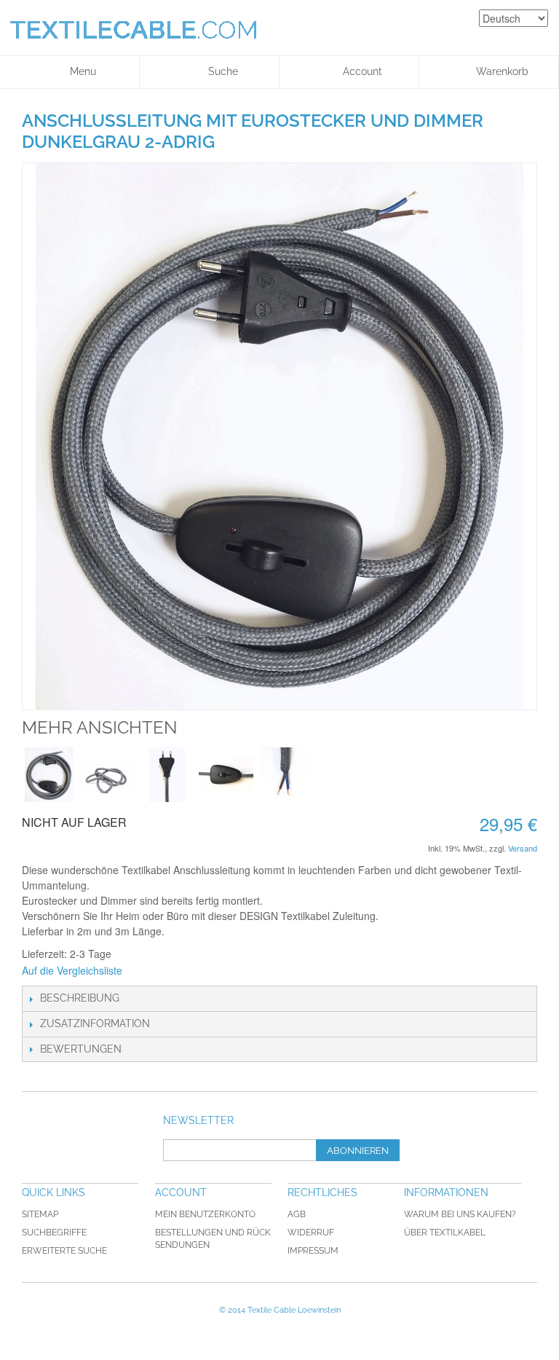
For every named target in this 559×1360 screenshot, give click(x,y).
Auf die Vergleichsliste (72, 970)
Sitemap (40, 1214)
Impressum (313, 1251)
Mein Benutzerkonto (205, 1214)
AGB (297, 1214)
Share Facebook (182, 971)
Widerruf (311, 1232)
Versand (522, 848)
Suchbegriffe (54, 1232)
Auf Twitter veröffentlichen (211, 971)
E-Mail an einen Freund (152, 971)
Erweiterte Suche (64, 1251)
